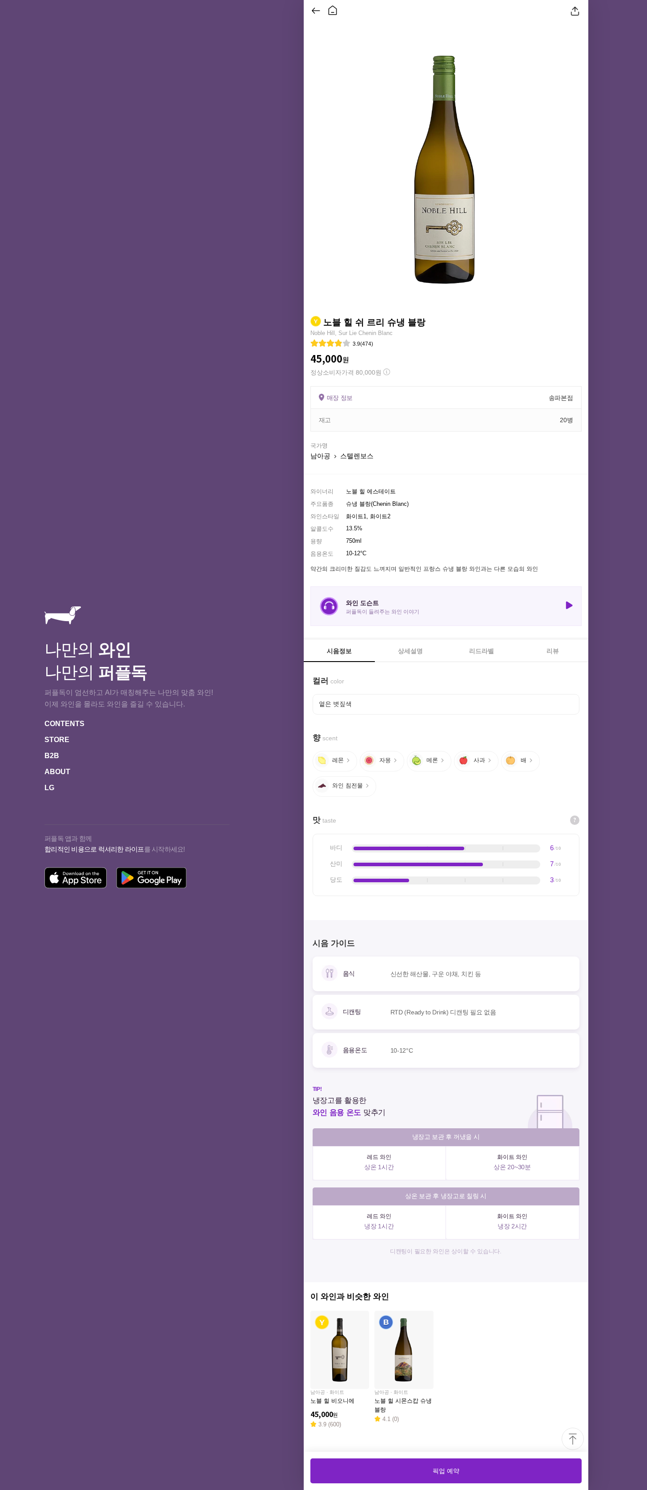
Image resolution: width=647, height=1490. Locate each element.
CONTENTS (64, 723)
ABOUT (57, 771)
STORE (56, 739)
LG (49, 787)
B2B (51, 755)
